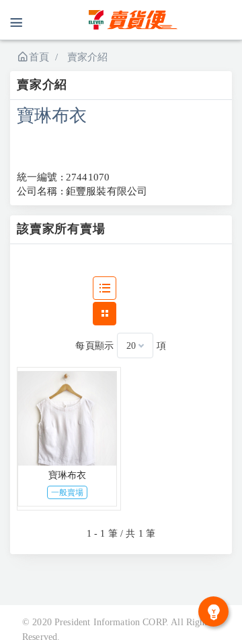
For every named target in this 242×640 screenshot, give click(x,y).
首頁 (39, 57)
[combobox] (135, 345)
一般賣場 (67, 492)
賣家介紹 (87, 57)
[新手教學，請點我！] (213, 611)
